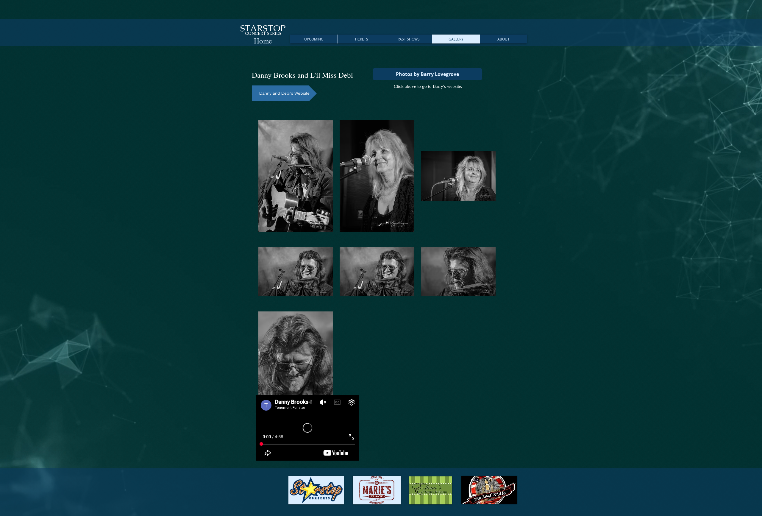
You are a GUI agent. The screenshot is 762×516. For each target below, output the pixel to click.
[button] (314, 39)
